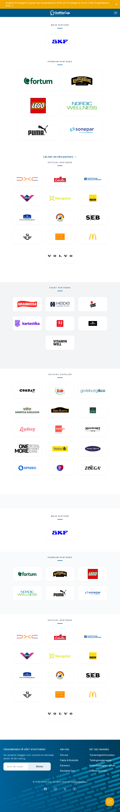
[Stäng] (116, 4)
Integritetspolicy (79, 782)
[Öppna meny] (115, 13)
